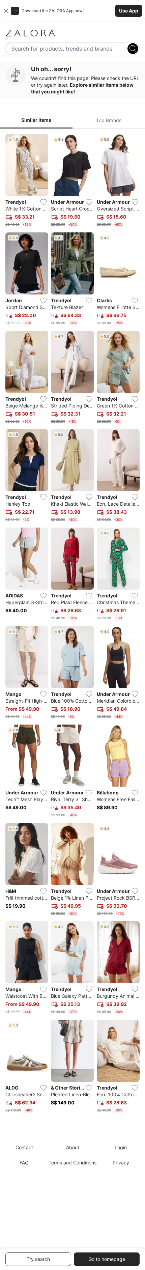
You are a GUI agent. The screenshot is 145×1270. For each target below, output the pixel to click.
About (72, 1147)
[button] (72, 11)
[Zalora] (72, 33)
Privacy (121, 1162)
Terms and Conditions (72, 1162)
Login (121, 1147)
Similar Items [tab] (36, 120)
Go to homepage (106, 1259)
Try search (38, 1259)
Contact (24, 1147)
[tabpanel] (72, 625)
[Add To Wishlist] (43, 202)
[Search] (132, 48)
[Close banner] (6, 10)
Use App (128, 10)
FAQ (24, 1162)
